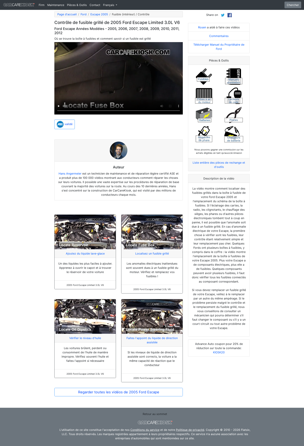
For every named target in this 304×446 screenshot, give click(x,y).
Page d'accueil (67, 14)
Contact (95, 5)
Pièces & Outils (77, 5)
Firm (42, 5)
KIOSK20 (219, 352)
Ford (84, 14)
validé (68, 124)
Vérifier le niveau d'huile (85, 338)
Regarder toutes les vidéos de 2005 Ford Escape (118, 392)
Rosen (202, 27)
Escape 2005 (99, 14)
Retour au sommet (155, 414)
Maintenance (55, 5)
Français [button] (109, 5)
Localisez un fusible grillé (152, 253)
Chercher (293, 5)
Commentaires (219, 36)
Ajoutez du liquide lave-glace (85, 253)
